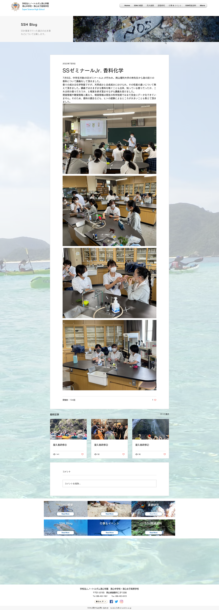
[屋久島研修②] (150, 429)
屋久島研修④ (60, 445)
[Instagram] (121, 601)
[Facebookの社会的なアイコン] (111, 601)
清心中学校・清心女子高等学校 (35, 6)
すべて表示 (164, 414)
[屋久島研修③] (109, 429)
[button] (166, 43)
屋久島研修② (142, 445)
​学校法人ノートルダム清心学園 (35, 3)
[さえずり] (116, 601)
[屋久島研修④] (68, 429)
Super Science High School (33, 9)
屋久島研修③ (101, 445)
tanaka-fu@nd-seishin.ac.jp (120, 608)
